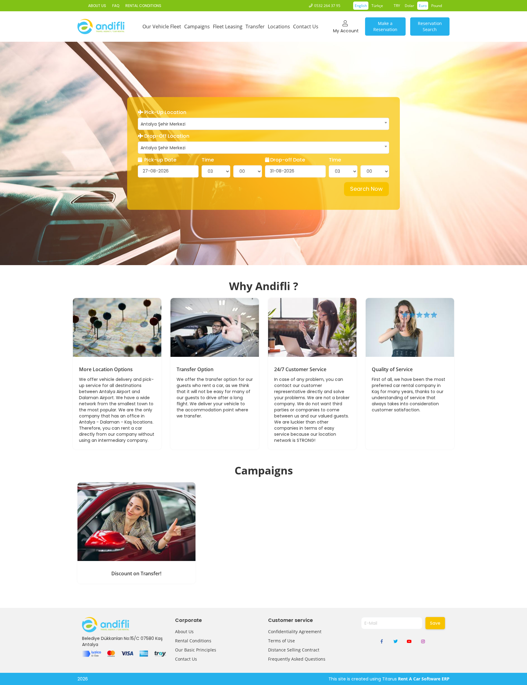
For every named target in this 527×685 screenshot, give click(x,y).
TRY (397, 5)
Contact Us (305, 26)
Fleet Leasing (227, 26)
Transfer (255, 26)
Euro (423, 5)
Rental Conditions (193, 641)
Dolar (409, 5)
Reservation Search (430, 26)
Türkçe (377, 5)
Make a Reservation (385, 26)
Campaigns (197, 26)
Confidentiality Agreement (294, 631)
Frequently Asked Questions (296, 659)
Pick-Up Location (165, 112)
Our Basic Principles (195, 650)
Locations (279, 26)
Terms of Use (281, 641)
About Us (184, 631)
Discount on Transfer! (136, 573)
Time (208, 160)
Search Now (366, 189)
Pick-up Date (159, 160)
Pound (436, 5)
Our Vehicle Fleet (161, 26)
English (361, 5)
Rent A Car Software (419, 679)
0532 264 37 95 (327, 5)
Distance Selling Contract (293, 650)
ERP (446, 679)
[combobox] (263, 124)
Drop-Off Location (166, 136)
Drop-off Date (287, 160)
